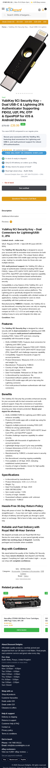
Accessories (16, 571)
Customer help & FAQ (10, 723)
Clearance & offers (9, 708)
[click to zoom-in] (24, 61)
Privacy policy (7, 730)
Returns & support (9, 720)
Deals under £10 (8, 704)
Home (4, 27)
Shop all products (8, 694)
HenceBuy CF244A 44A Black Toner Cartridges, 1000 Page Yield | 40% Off (21, 620)
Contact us (6, 727)
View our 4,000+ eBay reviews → (15, 752)
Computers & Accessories (30, 571)
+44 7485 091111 (15, 743)
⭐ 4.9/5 (38, 2)
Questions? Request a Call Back (24, 199)
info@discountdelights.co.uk (19, 745)
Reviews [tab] (7, 222)
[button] (5, 9)
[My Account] (39, 10)
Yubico (26, 576)
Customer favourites (10, 698)
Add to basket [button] (21, 630)
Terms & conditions (9, 734)
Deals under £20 (8, 701)
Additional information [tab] (10, 216)
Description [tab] (7, 211)
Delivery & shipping (9, 717)
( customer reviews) (21, 150)
